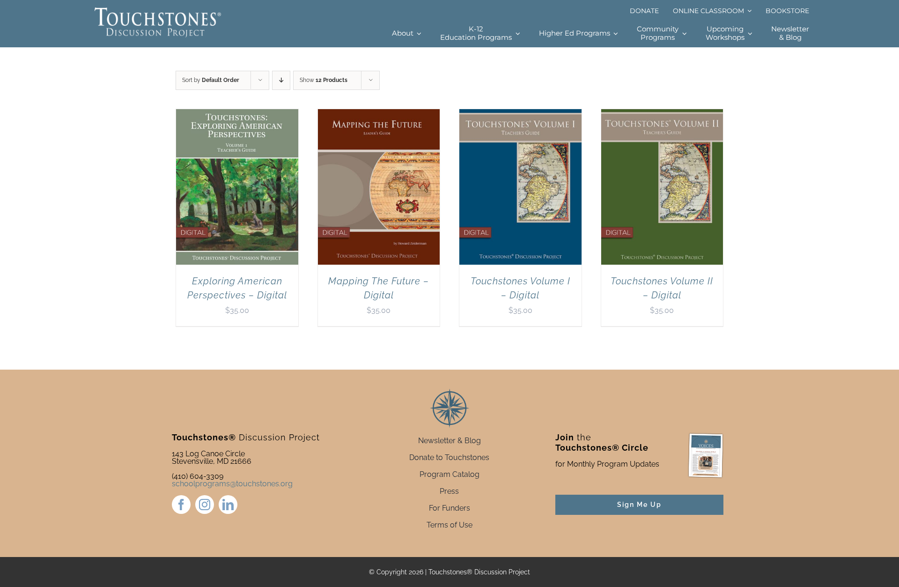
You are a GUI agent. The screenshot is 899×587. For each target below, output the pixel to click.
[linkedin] (228, 504)
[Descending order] (281, 80)
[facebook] (181, 504)
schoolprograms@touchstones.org (232, 483)
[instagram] (204, 504)
